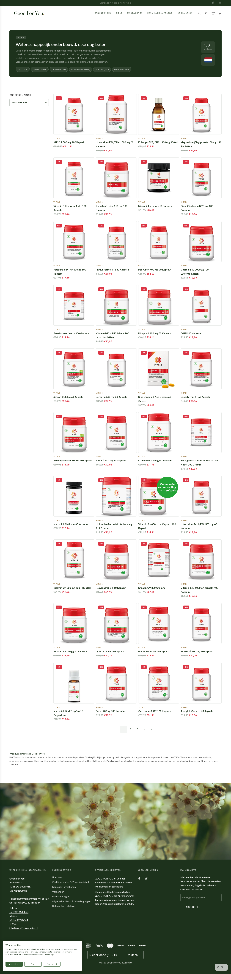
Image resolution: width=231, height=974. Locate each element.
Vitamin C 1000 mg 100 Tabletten (72, 588)
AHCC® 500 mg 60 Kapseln (111, 460)
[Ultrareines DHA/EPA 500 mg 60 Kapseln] (201, 496)
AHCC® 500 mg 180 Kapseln (69, 142)
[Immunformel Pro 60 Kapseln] (116, 241)
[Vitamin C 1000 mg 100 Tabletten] (74, 560)
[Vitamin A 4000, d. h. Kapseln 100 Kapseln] (158, 496)
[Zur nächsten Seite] (151, 729)
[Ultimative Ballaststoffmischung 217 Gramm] (116, 496)
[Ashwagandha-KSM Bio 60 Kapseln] (74, 432)
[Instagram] (220, 3)
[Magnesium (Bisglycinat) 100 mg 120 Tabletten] (201, 114)
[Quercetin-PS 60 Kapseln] (116, 623)
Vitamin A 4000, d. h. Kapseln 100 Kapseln (157, 526)
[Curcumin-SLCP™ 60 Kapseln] (158, 683)
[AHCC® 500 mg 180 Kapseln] (74, 114)
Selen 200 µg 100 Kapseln (110, 711)
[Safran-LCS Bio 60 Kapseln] (74, 369)
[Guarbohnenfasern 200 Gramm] (74, 305)
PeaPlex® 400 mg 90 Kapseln (197, 651)
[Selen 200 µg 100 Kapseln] (116, 683)
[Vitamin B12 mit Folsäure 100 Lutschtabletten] (116, 305)
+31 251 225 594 (18, 912)
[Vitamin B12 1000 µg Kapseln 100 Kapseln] (201, 560)
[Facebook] (213, 3)
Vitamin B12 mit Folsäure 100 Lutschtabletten (112, 335)
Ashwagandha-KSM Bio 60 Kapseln (72, 460)
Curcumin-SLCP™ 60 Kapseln (154, 711)
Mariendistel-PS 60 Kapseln (153, 651)
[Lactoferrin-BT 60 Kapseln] (201, 369)
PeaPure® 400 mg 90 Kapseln (154, 269)
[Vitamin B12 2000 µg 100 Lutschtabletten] (201, 241)
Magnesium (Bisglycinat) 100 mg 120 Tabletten (201, 144)
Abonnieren (193, 907)
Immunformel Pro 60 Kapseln (112, 269)
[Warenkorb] (220, 13)
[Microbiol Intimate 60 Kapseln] (158, 178)
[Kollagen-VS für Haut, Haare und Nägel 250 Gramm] (201, 432)
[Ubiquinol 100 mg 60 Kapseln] (158, 305)
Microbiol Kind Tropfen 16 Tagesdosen (68, 713)
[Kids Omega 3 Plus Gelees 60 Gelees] (158, 369)
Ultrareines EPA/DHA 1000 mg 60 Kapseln (114, 144)
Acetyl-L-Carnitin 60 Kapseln (197, 711)
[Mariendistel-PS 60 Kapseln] (158, 623)
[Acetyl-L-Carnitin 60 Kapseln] (201, 683)
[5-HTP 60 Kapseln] (201, 305)
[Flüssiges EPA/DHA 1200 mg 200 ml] (158, 114)
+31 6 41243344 (18, 920)
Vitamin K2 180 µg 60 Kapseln (70, 651)
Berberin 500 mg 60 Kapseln (111, 397)
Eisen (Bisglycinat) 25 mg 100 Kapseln (197, 208)
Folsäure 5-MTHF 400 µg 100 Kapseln (69, 271)
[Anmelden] (206, 13)
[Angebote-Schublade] (213, 13)
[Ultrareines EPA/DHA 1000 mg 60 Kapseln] (116, 114)
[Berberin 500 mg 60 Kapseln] (116, 369)
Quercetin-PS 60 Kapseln (110, 651)
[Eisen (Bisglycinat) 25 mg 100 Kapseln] (201, 178)
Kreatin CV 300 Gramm (151, 588)
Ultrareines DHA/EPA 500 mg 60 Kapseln (199, 526)
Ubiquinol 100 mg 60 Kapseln (154, 333)
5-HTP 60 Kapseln (191, 333)
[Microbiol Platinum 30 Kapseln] (74, 496)
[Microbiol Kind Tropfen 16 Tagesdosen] (74, 683)
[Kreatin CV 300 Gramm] (158, 560)
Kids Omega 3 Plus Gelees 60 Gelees (154, 399)
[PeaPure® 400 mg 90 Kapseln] (158, 241)
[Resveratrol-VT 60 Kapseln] (116, 560)
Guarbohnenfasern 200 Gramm (71, 333)
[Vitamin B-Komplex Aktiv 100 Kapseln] (74, 178)
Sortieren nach (20, 95)
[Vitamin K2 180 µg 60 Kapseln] (74, 623)
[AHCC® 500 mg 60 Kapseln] (116, 432)
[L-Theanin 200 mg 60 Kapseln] (158, 432)
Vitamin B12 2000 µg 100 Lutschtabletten (195, 271)
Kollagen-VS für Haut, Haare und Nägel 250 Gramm (199, 462)
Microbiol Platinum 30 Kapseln (70, 524)
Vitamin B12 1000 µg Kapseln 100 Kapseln (199, 590)
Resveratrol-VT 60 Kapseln (111, 588)
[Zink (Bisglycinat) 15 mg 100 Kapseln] (116, 178)
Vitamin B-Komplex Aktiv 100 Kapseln (69, 208)
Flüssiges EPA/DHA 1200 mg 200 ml (158, 142)
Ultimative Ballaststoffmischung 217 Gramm (114, 526)
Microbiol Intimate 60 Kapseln (155, 206)
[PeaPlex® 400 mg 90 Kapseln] (201, 623)
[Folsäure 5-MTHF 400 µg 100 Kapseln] (74, 241)
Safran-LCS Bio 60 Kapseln (68, 397)
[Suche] (199, 13)
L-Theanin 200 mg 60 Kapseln (155, 460)
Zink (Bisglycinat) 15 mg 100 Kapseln (111, 208)
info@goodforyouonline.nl (23, 928)
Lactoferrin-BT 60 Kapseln (196, 397)
